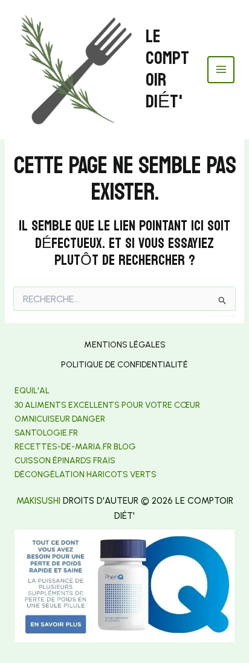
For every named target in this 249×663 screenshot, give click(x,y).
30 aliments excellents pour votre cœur (107, 405)
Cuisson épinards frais (65, 460)
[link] (46, 433)
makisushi (38, 500)
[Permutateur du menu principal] (220, 69)
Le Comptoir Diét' (167, 69)
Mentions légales (125, 345)
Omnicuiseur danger (60, 419)
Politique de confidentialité (124, 365)
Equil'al (32, 390)
